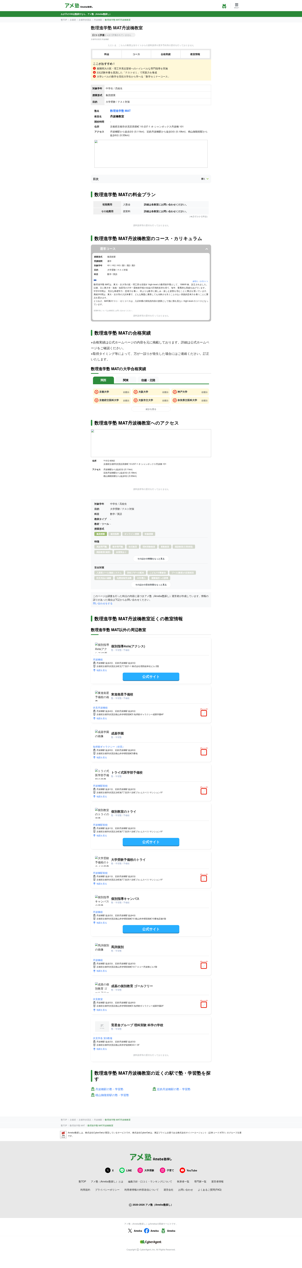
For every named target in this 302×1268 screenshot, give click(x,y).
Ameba (138, 1230)
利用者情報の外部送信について (141, 1189)
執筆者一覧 (183, 1181)
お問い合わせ (185, 1189)
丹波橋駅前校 (100, 785)
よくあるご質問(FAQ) (210, 1189)
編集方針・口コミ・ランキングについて (150, 1181)
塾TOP (64, 19)
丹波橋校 (98, 659)
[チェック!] (204, 713)
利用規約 (85, 1189)
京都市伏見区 (85, 19)
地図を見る (101, 670)
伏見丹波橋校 (100, 707)
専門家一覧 (200, 1181)
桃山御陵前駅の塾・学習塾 (112, 1095)
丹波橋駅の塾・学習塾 (109, 1089)
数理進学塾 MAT (120, 111)
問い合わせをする (103, 603)
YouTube (192, 1170)
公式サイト (151, 676)
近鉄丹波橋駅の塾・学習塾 (173, 1089)
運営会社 (168, 1189)
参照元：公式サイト (200, 281)
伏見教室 (98, 999)
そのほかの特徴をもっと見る (151, 558)
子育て (170, 1170)
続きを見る (151, 408)
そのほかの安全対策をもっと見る (151, 584)
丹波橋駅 (98, 19)
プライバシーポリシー (107, 1189)
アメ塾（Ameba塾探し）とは (107, 1181)
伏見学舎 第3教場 (102, 1038)
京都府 (73, 19)
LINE (129, 1170)
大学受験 (149, 1170)
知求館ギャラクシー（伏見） (109, 746)
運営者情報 (217, 1181)
